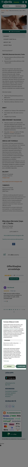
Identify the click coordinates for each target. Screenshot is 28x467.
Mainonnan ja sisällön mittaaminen (11, 343)
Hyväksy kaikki (21, 366)
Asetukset (9, 366)
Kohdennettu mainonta (8, 345)
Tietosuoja (6, 361)
